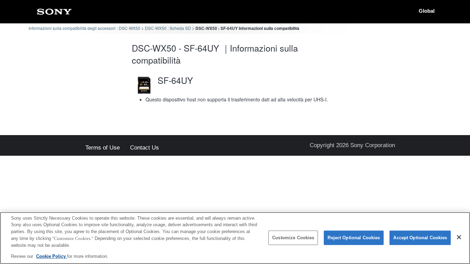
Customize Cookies (293, 237)
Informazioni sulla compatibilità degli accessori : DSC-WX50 (84, 28)
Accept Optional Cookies (420, 237)
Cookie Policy (51, 255)
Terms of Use (102, 148)
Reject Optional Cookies (354, 237)
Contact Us (144, 148)
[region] (235, 238)
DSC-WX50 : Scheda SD (168, 28)
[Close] (459, 237)
